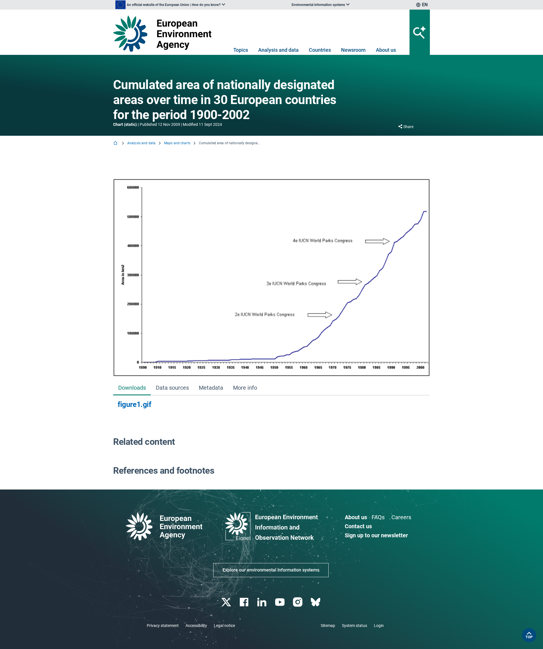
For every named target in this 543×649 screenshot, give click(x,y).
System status (354, 625)
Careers (401, 517)
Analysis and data (278, 50)
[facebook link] (245, 602)
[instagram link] (298, 602)
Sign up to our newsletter (376, 535)
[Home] (116, 143)
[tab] (132, 388)
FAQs (378, 517)
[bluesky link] (316, 602)
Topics (240, 50)
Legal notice (224, 625)
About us (386, 50)
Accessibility (196, 625)
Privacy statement (163, 625)
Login (379, 625)
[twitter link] (226, 602)
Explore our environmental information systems (271, 570)
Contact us (358, 526)
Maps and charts (177, 143)
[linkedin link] (262, 602)
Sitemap (328, 625)
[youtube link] (280, 602)
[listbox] (170, 5)
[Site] (164, 33)
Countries (320, 50)
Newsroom (353, 50)
